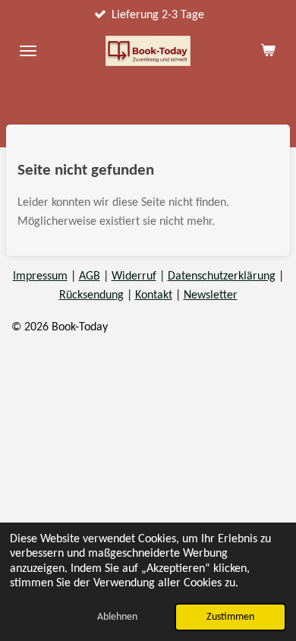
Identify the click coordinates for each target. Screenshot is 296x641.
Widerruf (134, 276)
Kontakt (153, 295)
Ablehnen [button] (117, 617)
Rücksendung (91, 295)
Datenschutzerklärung (222, 276)
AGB (89, 276)
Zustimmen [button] (230, 617)
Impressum (40, 276)
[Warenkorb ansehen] (268, 51)
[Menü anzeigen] (28, 51)
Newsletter (211, 295)
